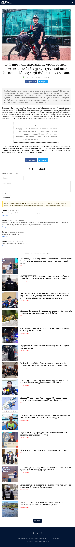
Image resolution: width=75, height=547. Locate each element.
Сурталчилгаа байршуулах (37, 539)
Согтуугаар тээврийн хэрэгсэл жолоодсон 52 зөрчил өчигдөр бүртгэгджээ (45, 329)
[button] (72, 2)
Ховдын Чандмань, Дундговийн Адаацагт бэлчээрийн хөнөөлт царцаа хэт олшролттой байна (46, 312)
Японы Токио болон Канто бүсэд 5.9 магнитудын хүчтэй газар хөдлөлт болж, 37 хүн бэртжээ (43, 399)
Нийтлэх (6, 198)
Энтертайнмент (35, 77)
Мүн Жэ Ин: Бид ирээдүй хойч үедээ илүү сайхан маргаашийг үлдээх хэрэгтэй (43, 434)
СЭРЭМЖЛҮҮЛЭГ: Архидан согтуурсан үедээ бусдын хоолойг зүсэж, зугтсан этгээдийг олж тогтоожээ (45, 277)
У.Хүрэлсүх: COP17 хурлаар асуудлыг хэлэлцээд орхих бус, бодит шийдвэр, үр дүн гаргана (46, 468)
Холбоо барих (55, 539)
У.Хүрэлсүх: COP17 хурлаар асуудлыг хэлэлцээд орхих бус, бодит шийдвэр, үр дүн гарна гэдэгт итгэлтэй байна (46, 261)
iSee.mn (28, 77)
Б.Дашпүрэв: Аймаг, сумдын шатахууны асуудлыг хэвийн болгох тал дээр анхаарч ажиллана (44, 381)
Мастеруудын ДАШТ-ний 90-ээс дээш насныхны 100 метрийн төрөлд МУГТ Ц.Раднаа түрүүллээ (45, 416)
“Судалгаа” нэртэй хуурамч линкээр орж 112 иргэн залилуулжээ (44, 347)
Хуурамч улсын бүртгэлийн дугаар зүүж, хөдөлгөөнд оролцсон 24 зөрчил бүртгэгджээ (45, 486)
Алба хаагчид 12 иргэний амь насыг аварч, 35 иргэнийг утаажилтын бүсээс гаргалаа (41, 503)
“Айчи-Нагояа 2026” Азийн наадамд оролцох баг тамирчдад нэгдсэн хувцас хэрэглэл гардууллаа (43, 364)
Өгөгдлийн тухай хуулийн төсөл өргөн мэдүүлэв (43, 450)
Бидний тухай (20, 539)
